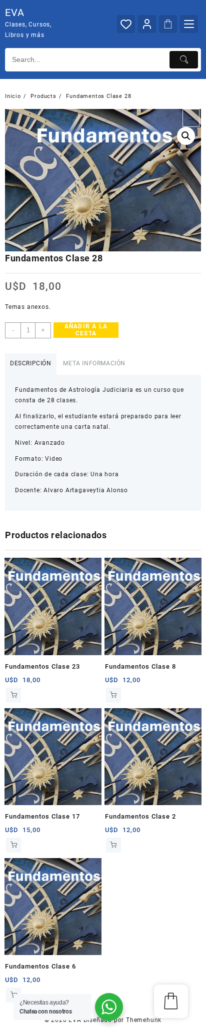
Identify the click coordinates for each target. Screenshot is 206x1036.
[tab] (30, 364)
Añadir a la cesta (86, 330)
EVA (14, 12)
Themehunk (144, 1020)
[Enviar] (184, 59)
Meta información (94, 363)
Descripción (31, 363)
